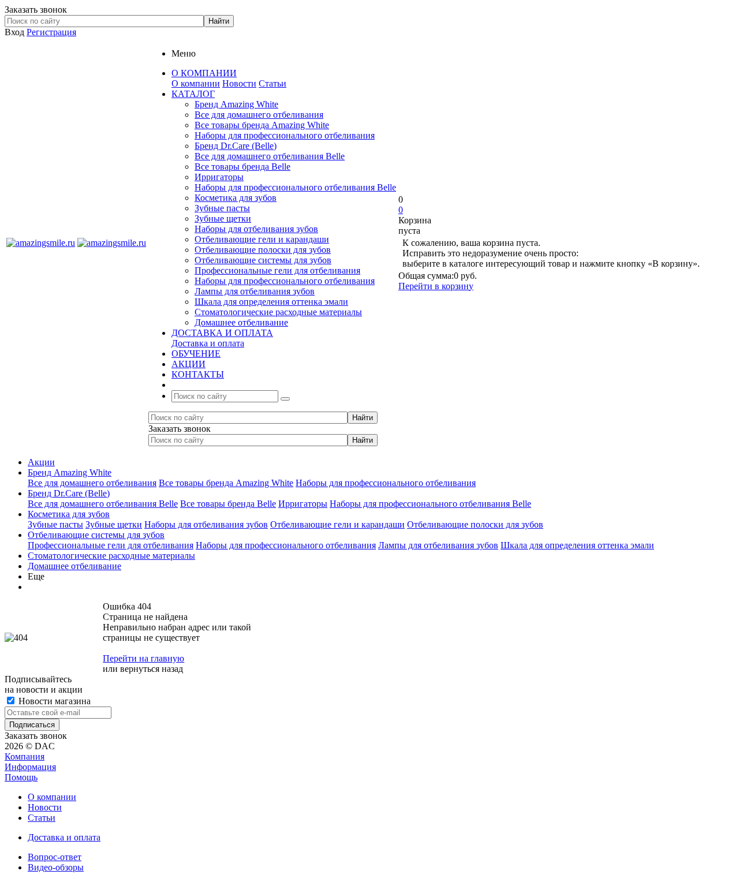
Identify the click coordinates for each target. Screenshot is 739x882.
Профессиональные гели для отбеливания (277, 270)
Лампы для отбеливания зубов (255, 291)
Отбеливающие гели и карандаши (262, 239)
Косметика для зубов (236, 198)
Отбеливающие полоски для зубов (263, 250)
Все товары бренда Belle (242, 166)
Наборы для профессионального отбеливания (285, 135)
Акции (41, 462)
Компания (24, 756)
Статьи (272, 83)
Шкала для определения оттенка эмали (271, 302)
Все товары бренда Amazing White (262, 125)
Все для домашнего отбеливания (259, 114)
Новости (239, 83)
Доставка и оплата (207, 343)
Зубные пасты (222, 208)
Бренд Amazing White (236, 104)
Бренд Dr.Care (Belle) (236, 146)
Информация (30, 767)
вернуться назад (151, 669)
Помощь (21, 777)
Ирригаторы (219, 177)
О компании (195, 83)
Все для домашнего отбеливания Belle (270, 156)
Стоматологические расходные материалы (278, 312)
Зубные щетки (223, 218)
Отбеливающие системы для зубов (263, 260)
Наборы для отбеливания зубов (256, 229)
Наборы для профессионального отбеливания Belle (295, 187)
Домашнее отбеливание (241, 322)
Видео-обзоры (56, 867)
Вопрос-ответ (54, 857)
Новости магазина (53, 701)
